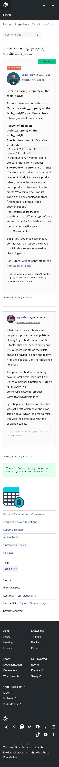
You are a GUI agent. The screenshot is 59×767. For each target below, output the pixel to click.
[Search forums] (38, 34)
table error (11, 568)
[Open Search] (44, 5)
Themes (36, 636)
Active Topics (11, 537)
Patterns (36, 648)
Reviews (8, 552)
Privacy (7, 648)
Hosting (8, 642)
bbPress (10, 698)
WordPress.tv (13, 676)
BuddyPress (12, 704)
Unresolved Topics (14, 545)
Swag (36, 676)
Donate (37, 670)
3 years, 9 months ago (28, 322)
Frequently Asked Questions (20, 522)
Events (35, 664)
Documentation (12, 664)
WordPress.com (14, 686)
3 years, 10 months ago (33, 80)
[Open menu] (54, 5)
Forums (7, 14)
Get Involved (39, 658)
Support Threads (13, 529)
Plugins (35, 642)
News (6, 636)
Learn (6, 658)
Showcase (37, 630)
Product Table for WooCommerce (23, 514)
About (6, 630)
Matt (7, 692)
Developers (10, 670)
